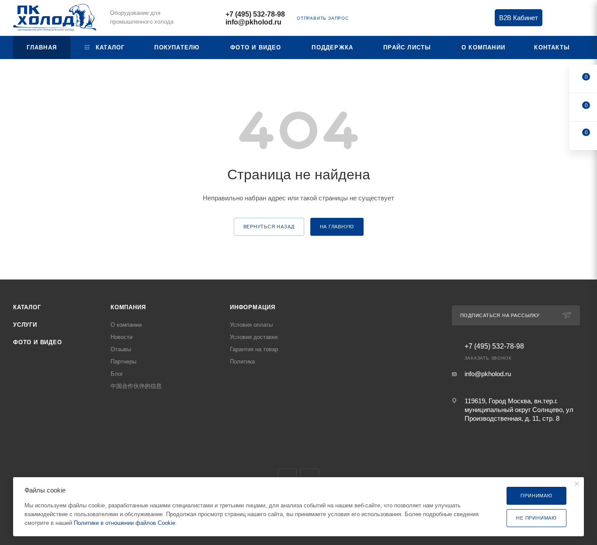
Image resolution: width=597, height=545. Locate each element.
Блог (117, 373)
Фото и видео (37, 342)
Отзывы (121, 349)
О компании (126, 324)
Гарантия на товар (254, 349)
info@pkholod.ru (253, 22)
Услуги (25, 324)
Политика (242, 361)
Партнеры (123, 361)
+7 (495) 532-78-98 (255, 14)
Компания (128, 307)
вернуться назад (269, 226)
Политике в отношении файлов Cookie (124, 523)
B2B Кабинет (518, 17)
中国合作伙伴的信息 (136, 386)
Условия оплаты (251, 324)
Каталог (27, 307)
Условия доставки (254, 337)
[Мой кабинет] (580, 19)
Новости (121, 337)
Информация (252, 307)
